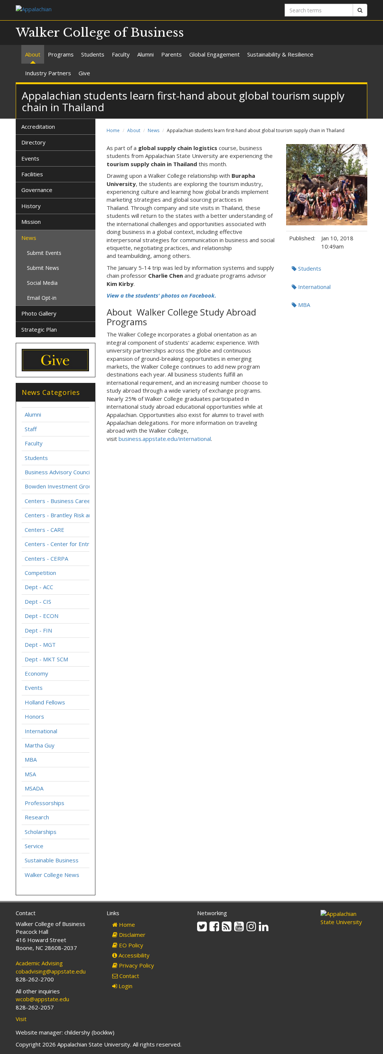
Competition (40, 572)
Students (92, 54)
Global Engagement (214, 54)
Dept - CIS (38, 601)
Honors (34, 716)
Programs (61, 54)
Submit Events (44, 252)
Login (124, 986)
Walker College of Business (100, 32)
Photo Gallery (38, 313)
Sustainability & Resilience (280, 54)
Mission (31, 221)
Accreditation (38, 126)
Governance (36, 190)
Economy (36, 673)
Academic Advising (39, 963)
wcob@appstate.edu (42, 999)
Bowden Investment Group (60, 486)
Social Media (42, 282)
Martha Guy (40, 745)
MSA (30, 774)
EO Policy (130, 945)
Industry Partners (48, 73)
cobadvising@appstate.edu (51, 971)
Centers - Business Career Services (70, 501)
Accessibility (133, 955)
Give (84, 73)
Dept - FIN (38, 630)
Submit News (43, 267)
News (153, 130)
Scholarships (40, 831)
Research (37, 817)
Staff (31, 429)
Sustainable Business (52, 860)
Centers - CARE (44, 529)
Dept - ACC (39, 587)
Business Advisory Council (58, 472)
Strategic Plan (39, 329)
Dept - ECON (41, 615)
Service (34, 846)
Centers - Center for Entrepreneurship (74, 544)
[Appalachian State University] (101, 10)
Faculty (121, 54)
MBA (303, 304)
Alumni (145, 54)
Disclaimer (131, 934)
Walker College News (52, 874)
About (32, 54)
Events (30, 158)
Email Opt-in (41, 297)
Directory (33, 142)
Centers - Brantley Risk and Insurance (73, 515)
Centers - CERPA (46, 558)
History (31, 206)
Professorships (44, 803)
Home (113, 130)
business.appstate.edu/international (165, 438)
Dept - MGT (40, 644)
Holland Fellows (45, 702)
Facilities (32, 174)
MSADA (34, 788)
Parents (171, 54)
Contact (128, 976)
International (314, 286)
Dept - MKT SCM (46, 659)
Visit (21, 1019)
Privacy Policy (135, 965)
